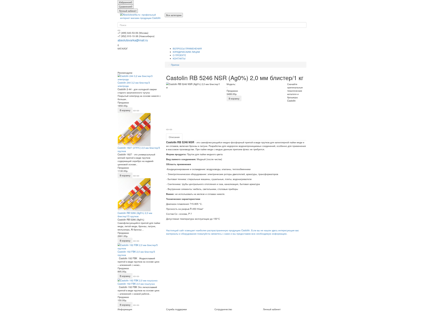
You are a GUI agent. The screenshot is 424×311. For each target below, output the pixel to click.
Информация (125, 309)
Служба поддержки (176, 309)
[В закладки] (134, 110)
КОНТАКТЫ (179, 58)
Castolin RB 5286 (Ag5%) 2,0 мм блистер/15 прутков (135, 214)
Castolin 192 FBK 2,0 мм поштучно (136, 283)
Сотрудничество (223, 309)
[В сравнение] (137, 110)
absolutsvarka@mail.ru (133, 40)
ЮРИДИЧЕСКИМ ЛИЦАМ (186, 51)
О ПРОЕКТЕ (179, 55)
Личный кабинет (272, 309)
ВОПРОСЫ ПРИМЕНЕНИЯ (187, 48)
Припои (175, 64)
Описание (174, 137)
